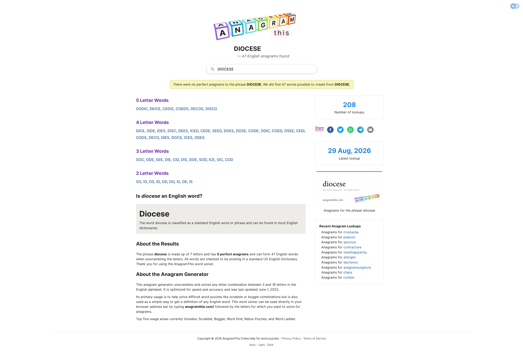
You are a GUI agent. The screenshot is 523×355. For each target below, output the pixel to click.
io (145, 182)
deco (154, 137)
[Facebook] (330, 130)
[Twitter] (340, 130)
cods (141, 137)
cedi (300, 131)
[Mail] (370, 130)
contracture (352, 247)
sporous (349, 242)
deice (155, 109)
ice (212, 159)
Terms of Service (314, 338)
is (191, 182)
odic (265, 131)
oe (184, 182)
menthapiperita (355, 252)
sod (203, 159)
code (253, 131)
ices (188, 137)
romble (348, 277)
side (151, 131)
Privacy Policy (291, 338)
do (171, 182)
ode (150, 159)
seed (217, 131)
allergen (349, 257)
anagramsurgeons (357, 267)
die (168, 159)
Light (261, 344)
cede (205, 131)
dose (241, 131)
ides (161, 131)
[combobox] (261, 69)
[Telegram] (360, 130)
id (158, 182)
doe (193, 159)
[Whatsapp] (350, 130)
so (138, 182)
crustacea (351, 232)
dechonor (350, 262)
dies (165, 137)
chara (347, 272)
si (178, 182)
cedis (168, 109)
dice (140, 131)
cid (176, 159)
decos (197, 109)
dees (183, 131)
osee (289, 131)
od (164, 182)
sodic (142, 109)
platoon (349, 237)
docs (176, 137)
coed (277, 131)
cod (229, 159)
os (151, 182)
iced (194, 131)
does (229, 131)
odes (199, 137)
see (159, 159)
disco (211, 109)
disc (172, 131)
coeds (182, 109)
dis (184, 159)
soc (140, 159)
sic (220, 159)
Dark (270, 344)
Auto (252, 344)
